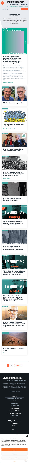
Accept (14, 449)
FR (25, 3)
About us (14, 396)
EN (27, 3)
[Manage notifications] (26, 460)
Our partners (14, 403)
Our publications (14, 408)
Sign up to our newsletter (14, 431)
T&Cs (14, 461)
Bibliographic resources (14, 420)
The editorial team (14, 401)
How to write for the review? (14, 413)
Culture (5, 28)
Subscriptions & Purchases (14, 410)
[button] (27, 436)
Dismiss (14, 454)
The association (14, 405)
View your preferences (14, 458)
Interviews (5, 87)
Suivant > (18, 365)
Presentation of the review (14, 398)
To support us (14, 423)
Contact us (14, 425)
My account (24, 9)
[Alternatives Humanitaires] (14, 4)
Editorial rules (14, 417)
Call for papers (14, 415)
